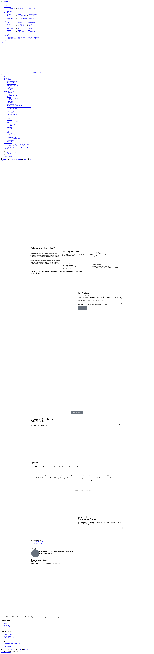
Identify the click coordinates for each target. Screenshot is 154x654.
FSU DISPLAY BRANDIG (14, 121)
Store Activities (10, 11)
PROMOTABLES (32, 22)
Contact (6, 628)
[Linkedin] (46, 546)
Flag (29, 30)
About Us (6, 5)
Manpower (20, 9)
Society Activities (31, 8)
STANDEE (20, 22)
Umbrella (9, 25)
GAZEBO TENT (21, 24)
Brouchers (9, 14)
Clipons (19, 30)
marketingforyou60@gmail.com (12, 643)
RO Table (9, 24)
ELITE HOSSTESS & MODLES (15, 145)
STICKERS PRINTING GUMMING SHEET (19, 107)
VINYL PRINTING (32, 17)
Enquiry (6, 40)
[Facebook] (33, 546)
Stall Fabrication (7, 35)
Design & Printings (8, 12)
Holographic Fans (31, 31)
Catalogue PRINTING (32, 14)
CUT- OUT (20, 28)
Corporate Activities (11, 8)
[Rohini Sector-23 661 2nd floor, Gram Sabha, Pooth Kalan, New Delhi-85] (35, 553)
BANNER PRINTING (22, 15)
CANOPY (30, 24)
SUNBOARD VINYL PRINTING (16, 105)
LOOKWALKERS (10, 32)
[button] (32, 281)
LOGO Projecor (21, 31)
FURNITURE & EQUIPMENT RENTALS (18, 144)
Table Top (30, 25)
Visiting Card (31, 15)
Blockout (9, 34)
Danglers (30, 28)
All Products (7, 626)
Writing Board (31, 32)
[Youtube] (42, 546)
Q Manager (9, 31)
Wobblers (9, 30)
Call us (2, 42)
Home (5, 4)
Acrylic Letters (10, 28)
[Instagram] (38, 546)
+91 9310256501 (8, 156)
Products (6, 21)
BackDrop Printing (32, 18)
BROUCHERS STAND (22, 32)
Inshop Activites (31, 9)
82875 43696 (7, 646)
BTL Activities (7, 7)
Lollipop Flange (10, 22)
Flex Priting (20, 17)
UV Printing (9, 17)
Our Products (83, 293)
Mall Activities (20, 8)
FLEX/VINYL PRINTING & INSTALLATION (19, 147)
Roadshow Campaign (11, 9)
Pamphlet (19, 14)
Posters (8, 15)
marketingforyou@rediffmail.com (12, 153)
